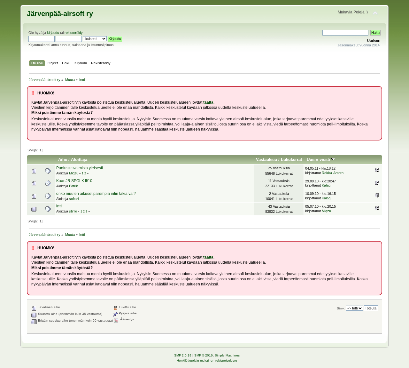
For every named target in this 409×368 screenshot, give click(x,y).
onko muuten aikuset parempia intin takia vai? (96, 193)
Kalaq (326, 185)
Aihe (62, 159)
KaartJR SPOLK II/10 (74, 181)
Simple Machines (227, 355)
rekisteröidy (73, 33)
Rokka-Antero (332, 173)
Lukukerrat (291, 159)
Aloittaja (79, 159)
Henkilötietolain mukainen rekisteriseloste (207, 360)
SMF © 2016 (203, 355)
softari (74, 199)
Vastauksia (266, 159)
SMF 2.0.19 (182, 355)
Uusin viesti (319, 159)
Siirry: (341, 308)
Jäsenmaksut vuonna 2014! (359, 45)
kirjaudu (53, 33)
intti (59, 206)
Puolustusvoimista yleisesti (79, 168)
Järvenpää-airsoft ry (60, 14)
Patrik (73, 186)
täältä (208, 102)
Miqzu (73, 173)
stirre (73, 211)
